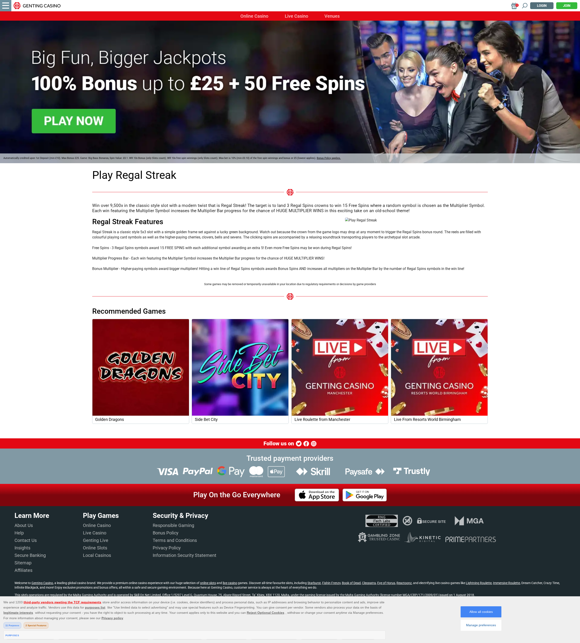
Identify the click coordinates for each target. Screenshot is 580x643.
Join (566, 6)
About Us (23, 525)
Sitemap (22, 562)
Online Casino (254, 16)
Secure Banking (30, 555)
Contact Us (25, 540)
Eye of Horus (386, 583)
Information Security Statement (184, 555)
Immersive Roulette (506, 583)
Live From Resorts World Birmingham (427, 419)
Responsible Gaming (173, 525)
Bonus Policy (165, 533)
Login (542, 6)
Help (19, 533)
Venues (332, 16)
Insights (22, 548)
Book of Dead (351, 583)
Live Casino (296, 16)
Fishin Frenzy (331, 583)
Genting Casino (42, 583)
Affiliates (23, 570)
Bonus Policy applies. (329, 158)
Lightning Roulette (479, 583)
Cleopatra (369, 583)
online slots (208, 583)
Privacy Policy (167, 548)
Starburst (314, 583)
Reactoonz (404, 583)
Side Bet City (206, 419)
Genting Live (95, 540)
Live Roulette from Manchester (322, 419)
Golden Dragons (109, 419)
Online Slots (95, 548)
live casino (230, 583)
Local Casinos (97, 555)
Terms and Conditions (175, 540)
